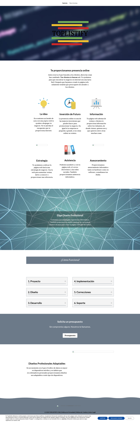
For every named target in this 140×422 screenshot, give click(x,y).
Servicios (73, 3)
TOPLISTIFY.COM (55, 412)
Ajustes (130, 418)
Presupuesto (70, 335)
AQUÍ (72, 417)
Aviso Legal (92, 412)
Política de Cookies (82, 412)
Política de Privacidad (68, 412)
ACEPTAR (102, 418)
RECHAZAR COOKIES (116, 418)
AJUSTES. (64, 419)
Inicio (64, 3)
